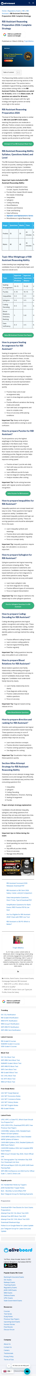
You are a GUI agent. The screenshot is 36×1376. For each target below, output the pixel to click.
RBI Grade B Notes (7, 1108)
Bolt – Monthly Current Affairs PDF (13, 1191)
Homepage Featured (9, 981)
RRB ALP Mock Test (8, 1082)
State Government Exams (13, 1301)
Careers (7, 1350)
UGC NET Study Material (10, 1093)
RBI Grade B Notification (9, 1018)
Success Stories (9, 1324)
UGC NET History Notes (9, 1102)
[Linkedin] (18, 971)
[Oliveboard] (8, 3)
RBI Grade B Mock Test (9, 1072)
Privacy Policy (8, 1356)
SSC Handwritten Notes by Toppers (14, 1185)
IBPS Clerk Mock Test (8, 1069)
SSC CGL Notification (8, 1015)
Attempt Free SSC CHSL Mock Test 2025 (15, 1219)
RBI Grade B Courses (8, 1041)
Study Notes (8, 1316)
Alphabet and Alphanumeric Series (20, 216)
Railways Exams (9, 1282)
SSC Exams (8, 1280)
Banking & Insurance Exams (14, 1277)
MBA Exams (8, 1293)
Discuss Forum (9, 1329)
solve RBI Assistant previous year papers (18, 335)
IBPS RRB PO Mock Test (9, 1066)
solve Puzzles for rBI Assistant (18, 493)
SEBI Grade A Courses (9, 1046)
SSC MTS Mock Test (8, 1079)
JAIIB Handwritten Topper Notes (12, 1188)
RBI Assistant (22, 981)
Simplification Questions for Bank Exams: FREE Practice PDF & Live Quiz (19, 907)
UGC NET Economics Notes (10, 1096)
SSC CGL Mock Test (8, 1057)
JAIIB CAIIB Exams (10, 1290)
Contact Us (8, 1347)
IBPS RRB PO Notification (10, 1027)
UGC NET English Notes (9, 1105)
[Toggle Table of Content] (17, 72)
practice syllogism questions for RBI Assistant (18, 605)
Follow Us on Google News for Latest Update (17, 1225)
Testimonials (8, 1353)
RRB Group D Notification (10, 1024)
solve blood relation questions (18, 712)
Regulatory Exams (14, 11)
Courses (7, 1311)
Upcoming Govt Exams (12, 1322)
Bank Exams (14, 978)
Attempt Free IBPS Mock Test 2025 (13, 1216)
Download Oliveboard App (10, 1222)
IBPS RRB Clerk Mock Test (10, 1060)
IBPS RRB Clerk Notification (11, 1030)
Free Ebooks (8, 1327)
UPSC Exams (8, 1298)
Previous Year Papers (11, 1319)
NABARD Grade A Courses (10, 1044)
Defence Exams (9, 1295)
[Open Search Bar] (29, 3)
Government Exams (27, 978)
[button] (18, 866)
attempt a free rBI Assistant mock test (18, 144)
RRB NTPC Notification (9, 1021)
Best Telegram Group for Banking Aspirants (17, 1194)
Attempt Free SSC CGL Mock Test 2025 (15, 1213)
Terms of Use (9, 1359)
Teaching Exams (10, 1285)
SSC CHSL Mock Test (8, 1076)
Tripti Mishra (28, 41)
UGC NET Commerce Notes (11, 1099)
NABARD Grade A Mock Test (11, 1063)
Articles (6, 978)
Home (4, 11)
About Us (7, 1344)
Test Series (8, 1314)
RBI (23, 11)
